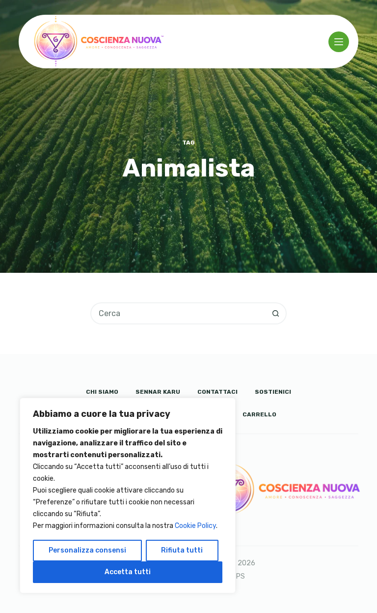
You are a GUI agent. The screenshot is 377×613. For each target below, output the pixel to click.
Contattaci (217, 391)
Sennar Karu (157, 391)
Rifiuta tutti (182, 550)
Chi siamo (102, 391)
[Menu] (338, 41)
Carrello (259, 414)
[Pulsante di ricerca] (276, 313)
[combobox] (178, 313)
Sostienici (273, 391)
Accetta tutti (128, 572)
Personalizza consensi (87, 550)
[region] (128, 495)
